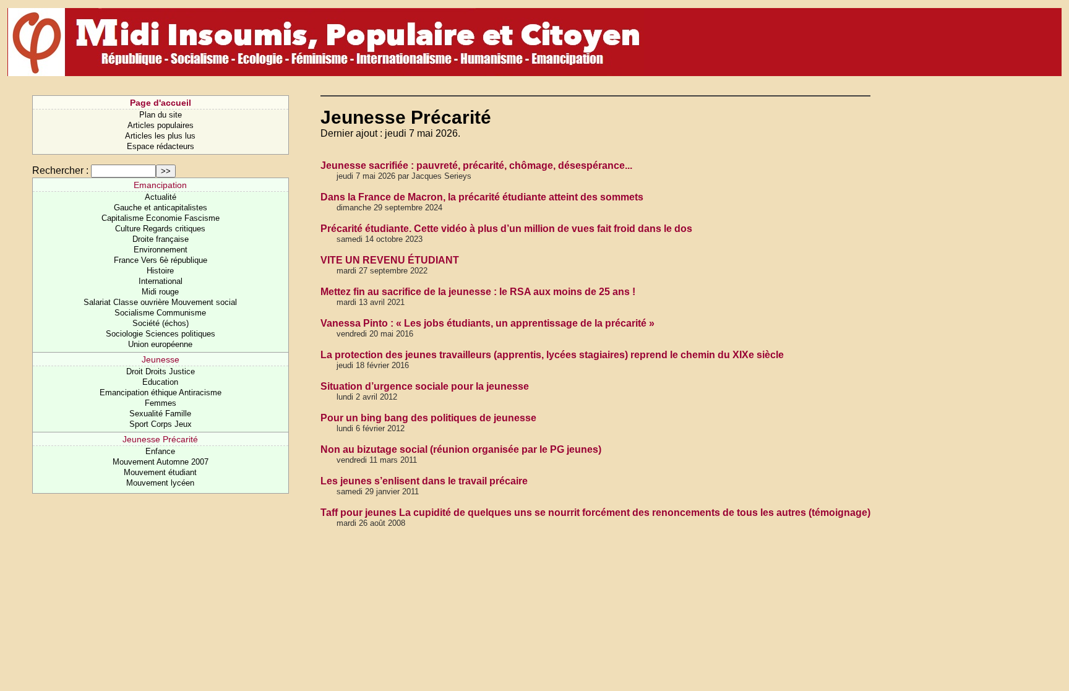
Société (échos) (160, 323)
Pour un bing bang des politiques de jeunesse (428, 418)
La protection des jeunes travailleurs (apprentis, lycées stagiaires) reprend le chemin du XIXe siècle (552, 355)
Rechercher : (60, 170)
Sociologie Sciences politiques (160, 333)
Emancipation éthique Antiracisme (160, 392)
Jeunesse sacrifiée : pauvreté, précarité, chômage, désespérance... (476, 165)
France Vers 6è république (160, 260)
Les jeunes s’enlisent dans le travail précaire (424, 481)
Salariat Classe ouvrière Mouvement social (160, 302)
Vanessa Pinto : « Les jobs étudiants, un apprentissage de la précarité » (487, 323)
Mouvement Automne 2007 (160, 461)
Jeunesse (160, 359)
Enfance (160, 451)
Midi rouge (160, 291)
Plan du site (160, 114)
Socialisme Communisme (160, 312)
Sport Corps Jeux (160, 424)
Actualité (160, 197)
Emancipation (160, 185)
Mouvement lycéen (160, 482)
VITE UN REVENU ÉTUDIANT (389, 260)
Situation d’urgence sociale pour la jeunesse (424, 386)
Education (160, 382)
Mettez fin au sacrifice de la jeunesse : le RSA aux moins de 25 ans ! (477, 291)
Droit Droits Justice (160, 371)
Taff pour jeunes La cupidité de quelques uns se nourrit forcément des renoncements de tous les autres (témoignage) (595, 512)
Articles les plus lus (160, 135)
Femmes (160, 403)
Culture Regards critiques (160, 228)
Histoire (160, 270)
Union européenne (160, 344)
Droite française (160, 239)
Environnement (160, 249)
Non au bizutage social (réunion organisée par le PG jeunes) (460, 449)
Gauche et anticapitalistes (160, 207)
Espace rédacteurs (160, 146)
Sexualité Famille (160, 413)
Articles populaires (160, 125)
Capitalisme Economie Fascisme (160, 218)
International (160, 281)
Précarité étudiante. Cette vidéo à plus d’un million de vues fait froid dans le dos (506, 228)
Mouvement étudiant (160, 472)
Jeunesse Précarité (160, 439)
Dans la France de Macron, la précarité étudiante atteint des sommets (481, 197)
